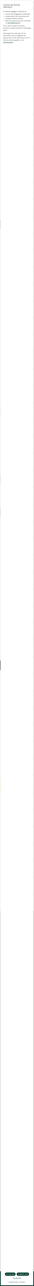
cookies (13, 11)
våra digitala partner (13, 23)
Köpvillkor (22, 1282)
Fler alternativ (17, 1278)
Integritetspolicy (8, 42)
